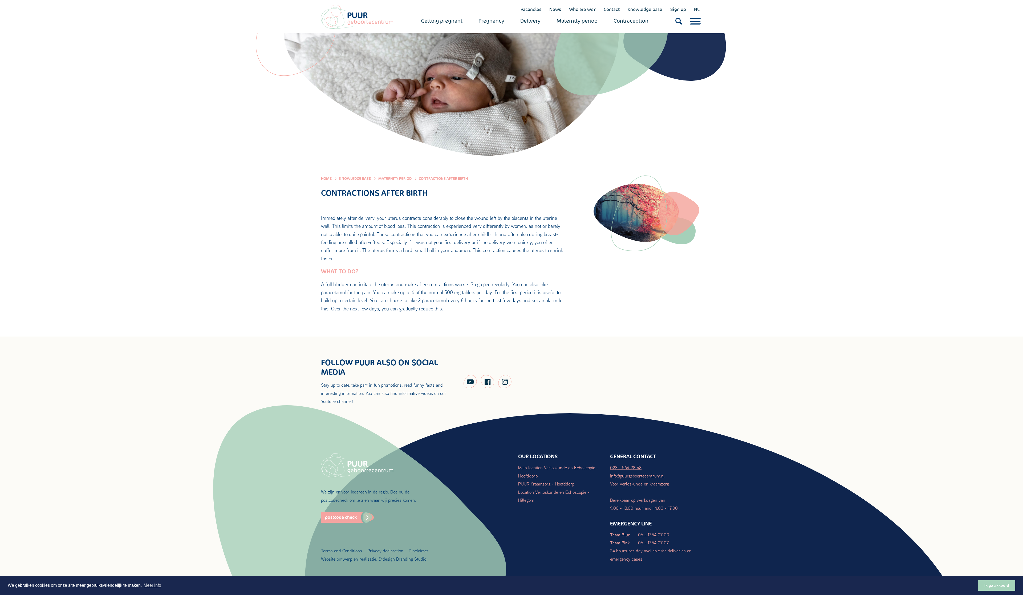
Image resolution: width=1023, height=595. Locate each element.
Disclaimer (419, 550)
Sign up (678, 9)
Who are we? (582, 9)
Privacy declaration (385, 550)
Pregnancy (491, 20)
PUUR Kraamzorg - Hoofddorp (546, 484)
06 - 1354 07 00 (653, 534)
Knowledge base (645, 9)
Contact (612, 9)
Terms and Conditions (341, 550)
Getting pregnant (441, 20)
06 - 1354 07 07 (653, 542)
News (555, 9)
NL (696, 9)
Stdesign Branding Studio (402, 559)
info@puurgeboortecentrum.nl (637, 476)
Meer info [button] (152, 585)
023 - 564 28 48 (626, 467)
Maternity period (577, 20)
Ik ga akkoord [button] (996, 585)
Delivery (530, 20)
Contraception (631, 20)
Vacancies (531, 9)
